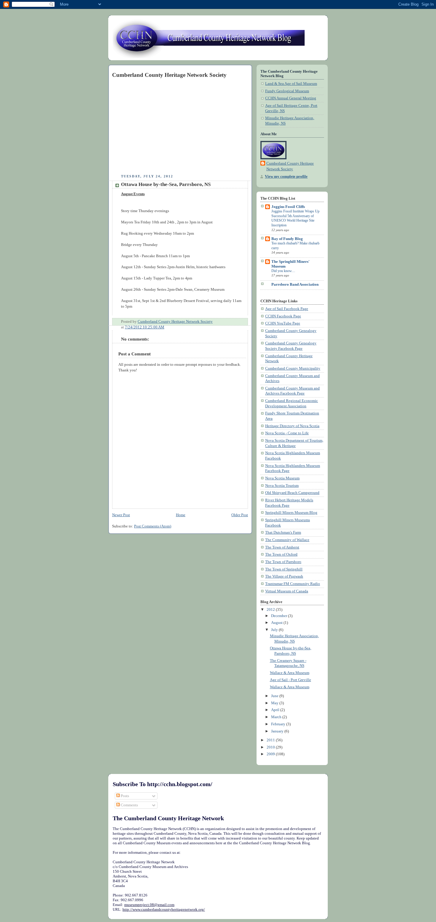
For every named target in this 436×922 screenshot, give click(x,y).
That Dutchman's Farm (283, 532)
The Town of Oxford (281, 554)
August (277, 623)
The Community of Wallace (287, 540)
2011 (271, 740)
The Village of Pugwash (284, 576)
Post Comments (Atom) (152, 526)
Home (180, 515)
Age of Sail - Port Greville (290, 680)
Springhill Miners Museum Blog (291, 513)
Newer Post (121, 515)
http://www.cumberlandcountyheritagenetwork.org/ (163, 909)
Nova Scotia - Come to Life (287, 433)
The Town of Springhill (284, 569)
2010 (271, 747)
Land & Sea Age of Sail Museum (291, 84)
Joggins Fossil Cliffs (288, 207)
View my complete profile (286, 176)
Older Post (239, 515)
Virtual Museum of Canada (286, 591)
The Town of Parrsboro (283, 562)
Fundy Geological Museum (287, 91)
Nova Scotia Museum (282, 478)
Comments (129, 805)
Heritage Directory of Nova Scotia (292, 426)
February (278, 724)
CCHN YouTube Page (282, 323)
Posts (124, 796)
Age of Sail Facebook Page (286, 309)
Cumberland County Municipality (292, 368)
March (276, 717)
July (275, 630)
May (275, 703)
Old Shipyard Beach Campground (292, 493)
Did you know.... (283, 271)
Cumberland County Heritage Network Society (290, 166)
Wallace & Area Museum (289, 673)
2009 (271, 754)
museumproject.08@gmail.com (149, 904)
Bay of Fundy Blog (287, 239)
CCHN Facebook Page (283, 316)
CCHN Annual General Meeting (290, 98)
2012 (271, 610)
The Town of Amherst (282, 547)
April (275, 710)
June (275, 696)
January (277, 731)
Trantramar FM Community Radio (292, 584)
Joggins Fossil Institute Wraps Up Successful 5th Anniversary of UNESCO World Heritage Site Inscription (295, 218)
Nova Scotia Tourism (282, 486)
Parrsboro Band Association (295, 284)
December (279, 616)
